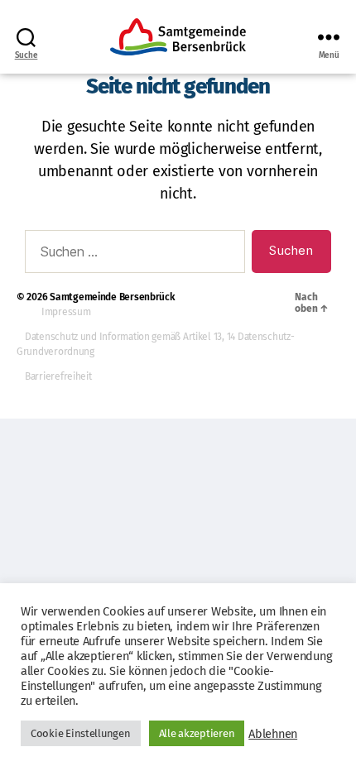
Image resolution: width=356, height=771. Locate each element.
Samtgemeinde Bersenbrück (112, 297)
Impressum (66, 312)
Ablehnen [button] (272, 733)
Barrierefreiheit (58, 376)
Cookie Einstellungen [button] (81, 733)
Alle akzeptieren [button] (197, 733)
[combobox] (135, 251)
